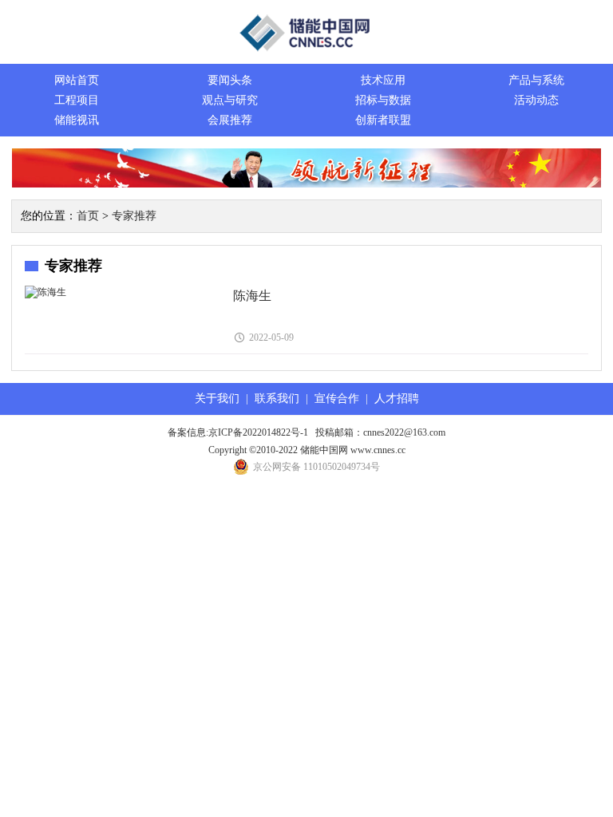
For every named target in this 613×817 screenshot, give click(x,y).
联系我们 (277, 399)
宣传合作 (336, 399)
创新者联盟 (383, 120)
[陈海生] (45, 292)
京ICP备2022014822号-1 (258, 432)
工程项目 (76, 100)
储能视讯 (76, 120)
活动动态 (536, 100)
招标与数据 (383, 100)
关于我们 (217, 399)
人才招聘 (396, 399)
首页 (88, 216)
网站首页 (76, 80)
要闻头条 (230, 80)
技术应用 (383, 80)
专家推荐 (134, 216)
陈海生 (252, 295)
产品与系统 (536, 80)
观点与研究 (230, 100)
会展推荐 (230, 120)
